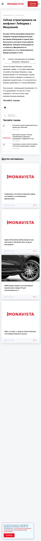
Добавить (12, 115)
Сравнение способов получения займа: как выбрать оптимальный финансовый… (20, 196)
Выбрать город (33, 5)
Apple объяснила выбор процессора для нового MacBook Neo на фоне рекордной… (19, 242)
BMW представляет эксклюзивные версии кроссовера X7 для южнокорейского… (18, 287)
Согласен (9, 535)
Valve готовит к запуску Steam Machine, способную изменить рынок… (20, 332)
